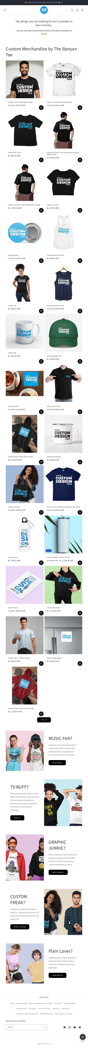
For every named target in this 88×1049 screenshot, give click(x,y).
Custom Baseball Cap (54, 356)
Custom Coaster (13, 406)
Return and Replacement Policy (40, 1003)
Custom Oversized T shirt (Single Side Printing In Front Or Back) (63, 153)
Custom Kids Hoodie (53, 608)
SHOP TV (17, 818)
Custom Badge (13, 255)
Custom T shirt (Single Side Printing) (20, 102)
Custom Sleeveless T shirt (55, 306)
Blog (12, 1003)
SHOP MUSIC (57, 763)
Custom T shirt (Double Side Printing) (59, 102)
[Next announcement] (83, 2)
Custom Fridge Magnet (54, 658)
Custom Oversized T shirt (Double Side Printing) (24, 205)
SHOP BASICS (57, 975)
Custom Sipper (13, 557)
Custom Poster (13, 608)
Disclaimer (32, 1008)
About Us (56, 1008)
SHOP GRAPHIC (58, 872)
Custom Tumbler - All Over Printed (58, 557)
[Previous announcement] (4, 2)
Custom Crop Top (52, 205)
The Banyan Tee (46, 1044)
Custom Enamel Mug (54, 457)
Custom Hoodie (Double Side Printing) (21, 708)
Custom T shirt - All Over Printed (19, 658)
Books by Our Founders (63, 1014)
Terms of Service (44, 1008)
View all (44, 720)
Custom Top (12, 306)
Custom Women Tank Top (55, 255)
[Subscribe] (44, 1027)
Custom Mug (12, 353)
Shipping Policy (69, 1003)
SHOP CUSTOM (20, 927)
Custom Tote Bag (14, 507)
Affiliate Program (46, 1014)
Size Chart (58, 1003)
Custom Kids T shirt (14, 153)
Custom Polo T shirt (53, 406)
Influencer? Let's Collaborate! (27, 1014)
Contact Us (66, 1008)
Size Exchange (21, 1003)
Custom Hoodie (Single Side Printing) (20, 457)
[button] (4, 10)
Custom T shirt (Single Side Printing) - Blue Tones (63, 507)
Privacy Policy (21, 1008)
